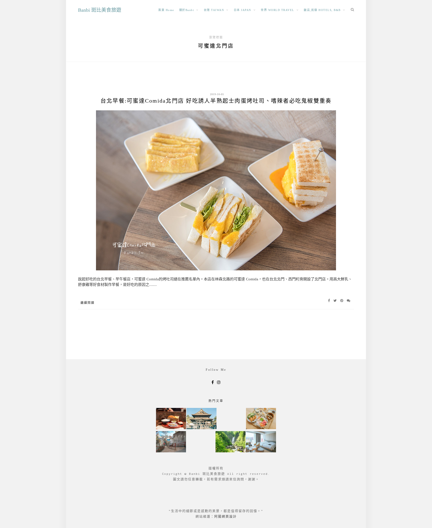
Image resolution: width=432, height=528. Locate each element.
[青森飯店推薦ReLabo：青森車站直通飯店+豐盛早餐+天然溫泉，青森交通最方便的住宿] (261, 442)
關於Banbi (186, 9)
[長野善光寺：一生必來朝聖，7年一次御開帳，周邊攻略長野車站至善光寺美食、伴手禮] (201, 419)
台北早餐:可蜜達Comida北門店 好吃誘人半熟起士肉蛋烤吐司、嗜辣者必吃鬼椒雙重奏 (216, 101)
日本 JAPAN (242, 9)
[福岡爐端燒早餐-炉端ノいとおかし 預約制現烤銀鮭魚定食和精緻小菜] (171, 419)
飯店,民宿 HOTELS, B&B (322, 9)
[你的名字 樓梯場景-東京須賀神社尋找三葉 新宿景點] (171, 442)
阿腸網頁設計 (225, 516)
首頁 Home (166, 9)
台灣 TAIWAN (214, 9)
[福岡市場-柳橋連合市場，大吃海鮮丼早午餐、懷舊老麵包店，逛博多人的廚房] (261, 419)
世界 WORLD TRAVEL (277, 9)
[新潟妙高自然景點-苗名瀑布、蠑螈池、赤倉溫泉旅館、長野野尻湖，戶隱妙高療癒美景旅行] (231, 442)
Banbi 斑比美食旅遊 (99, 10)
